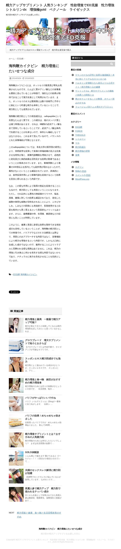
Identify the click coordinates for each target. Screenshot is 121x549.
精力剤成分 (80, 147)
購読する (78, 58)
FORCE (78, 131)
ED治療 (16, 274)
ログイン (79, 167)
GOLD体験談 (32, 452)
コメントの (82, 175)
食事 (77, 155)
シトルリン (80, 139)
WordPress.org (82, 179)
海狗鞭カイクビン (29, 274)
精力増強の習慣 (82, 151)
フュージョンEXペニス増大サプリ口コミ (94, 107)
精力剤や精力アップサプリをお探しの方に (60, 533)
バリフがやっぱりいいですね (40, 398)
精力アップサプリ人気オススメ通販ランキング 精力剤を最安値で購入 (40, 50)
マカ (77, 143)
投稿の (80, 171)
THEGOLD (80, 135)
